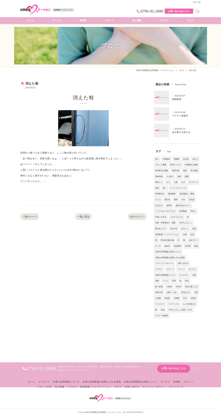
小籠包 (169, 287)
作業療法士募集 (191, 165)
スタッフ (170, 269)
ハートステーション (178, 188)
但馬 (157, 188)
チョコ (158, 200)
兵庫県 (177, 298)
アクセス (159, 269)
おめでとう (193, 240)
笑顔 (179, 176)
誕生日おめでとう (183, 205)
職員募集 (172, 194)
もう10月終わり (189, 304)
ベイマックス (173, 304)
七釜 (176, 182)
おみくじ (185, 229)
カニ (168, 182)
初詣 (194, 229)
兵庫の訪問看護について (165, 275)
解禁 (187, 176)
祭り (157, 159)
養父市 (167, 200)
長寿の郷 (175, 171)
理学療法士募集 (161, 171)
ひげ (183, 182)
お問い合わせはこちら (179, 11)
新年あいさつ (160, 229)
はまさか (159, 205)
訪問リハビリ (175, 165)
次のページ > (137, 216)
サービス (192, 269)
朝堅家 (177, 159)
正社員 (191, 200)
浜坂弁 (193, 298)
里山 (187, 281)
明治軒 (167, 298)
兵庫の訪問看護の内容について (168, 252)
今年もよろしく (185, 223)
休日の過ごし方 (191, 287)
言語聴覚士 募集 (186, 194)
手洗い (193, 211)
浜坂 (162, 310)
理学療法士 (159, 194)
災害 (192, 234)
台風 (185, 234)
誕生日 (167, 246)
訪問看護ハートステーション (167, 234)
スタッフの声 (44, 387)
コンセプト (183, 275)
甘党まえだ (185, 292)
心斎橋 (158, 298)
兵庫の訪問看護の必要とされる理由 (170, 258)
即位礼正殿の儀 (167, 240)
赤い (164, 188)
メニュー (181, 269)
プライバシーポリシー (164, 263)
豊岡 (176, 200)
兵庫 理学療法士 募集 (165, 223)
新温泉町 (177, 246)
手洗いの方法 (160, 217)
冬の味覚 (194, 171)
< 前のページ (30, 216)
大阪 (196, 292)
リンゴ (165, 281)
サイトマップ (176, 387)
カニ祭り (170, 176)
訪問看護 (183, 211)
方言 (185, 298)
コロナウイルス (176, 217)
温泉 (185, 171)
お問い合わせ (182, 263)
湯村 (157, 281)
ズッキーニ (193, 182)
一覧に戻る (83, 216)
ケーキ (158, 246)
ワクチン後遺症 (161, 316)
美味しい (159, 182)
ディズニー (159, 304)
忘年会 (186, 159)
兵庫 (194, 275)
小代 (183, 200)
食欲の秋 (159, 292)
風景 (196, 246)
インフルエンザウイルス (165, 211)
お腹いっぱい (171, 292)
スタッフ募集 (160, 165)
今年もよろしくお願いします (180, 310)
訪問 (174, 281)
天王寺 (178, 287)
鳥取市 (169, 205)
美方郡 (188, 246)
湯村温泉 (159, 176)
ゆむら (195, 159)
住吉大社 (173, 229)
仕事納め (166, 159)
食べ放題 (159, 287)
